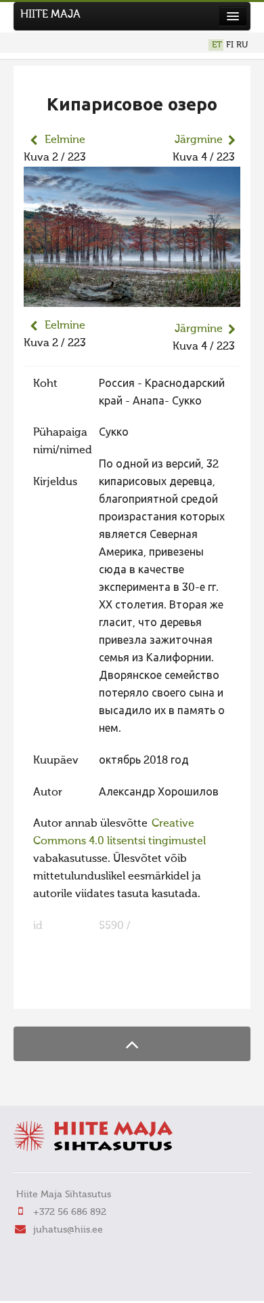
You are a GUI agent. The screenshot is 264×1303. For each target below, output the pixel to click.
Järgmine (199, 140)
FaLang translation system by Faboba (71, 990)
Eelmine (65, 140)
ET (217, 45)
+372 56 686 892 (69, 1212)
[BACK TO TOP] (132, 1044)
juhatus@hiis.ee (68, 1230)
